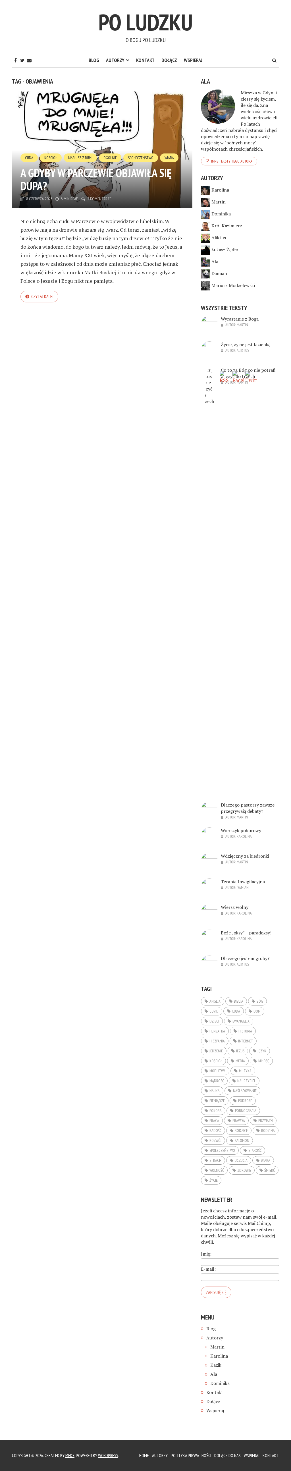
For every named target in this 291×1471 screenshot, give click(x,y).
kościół (215, 1060)
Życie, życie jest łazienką (246, 344)
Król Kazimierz (226, 226)
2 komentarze (99, 198)
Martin (218, 202)
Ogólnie (110, 157)
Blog (94, 60)
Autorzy (115, 60)
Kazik (215, 1365)
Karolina (220, 190)
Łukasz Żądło (224, 249)
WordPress (108, 1455)
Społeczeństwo (140, 157)
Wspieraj (193, 60)
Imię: (206, 1254)
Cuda (29, 157)
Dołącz (169, 60)
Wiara (169, 157)
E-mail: (208, 1269)
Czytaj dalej (42, 296)
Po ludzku (145, 22)
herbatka (217, 1031)
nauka (214, 1090)
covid (214, 1011)
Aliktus (218, 237)
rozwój (215, 1140)
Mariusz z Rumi (80, 157)
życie (213, 1180)
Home (144, 1455)
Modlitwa (217, 1070)
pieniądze (217, 1100)
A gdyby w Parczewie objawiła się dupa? (96, 179)
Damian (219, 273)
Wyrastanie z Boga (240, 319)
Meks (69, 1455)
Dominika (221, 214)
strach (215, 1160)
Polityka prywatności (191, 1455)
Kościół (50, 157)
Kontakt (145, 60)
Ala (214, 261)
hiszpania (217, 1041)
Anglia (215, 1001)
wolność (216, 1170)
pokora (215, 1110)
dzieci (214, 1021)
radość (215, 1130)
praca (214, 1120)
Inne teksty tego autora (231, 161)
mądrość (216, 1080)
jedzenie (216, 1051)
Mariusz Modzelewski (233, 285)
